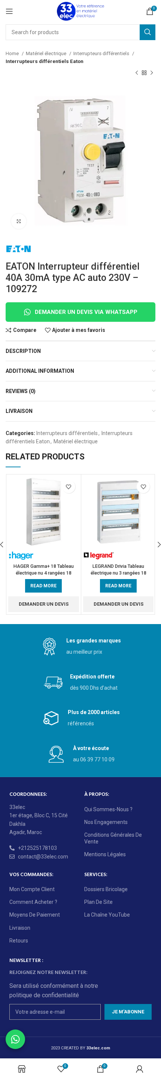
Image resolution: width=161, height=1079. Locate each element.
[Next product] (151, 73)
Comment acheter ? (33, 902)
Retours (18, 941)
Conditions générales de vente (113, 838)
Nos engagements (106, 822)
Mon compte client (32, 889)
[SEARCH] (147, 32)
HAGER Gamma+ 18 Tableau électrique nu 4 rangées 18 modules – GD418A (43, 572)
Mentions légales (105, 854)
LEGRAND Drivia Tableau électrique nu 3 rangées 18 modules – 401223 (118, 572)
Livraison (19, 928)
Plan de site (98, 902)
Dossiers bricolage (106, 889)
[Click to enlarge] (18, 221)
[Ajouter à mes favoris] (68, 486)
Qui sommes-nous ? (108, 809)
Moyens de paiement (34, 915)
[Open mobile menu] (9, 11)
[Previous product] (136, 73)
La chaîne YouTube (107, 915)
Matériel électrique (46, 53)
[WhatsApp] (15, 1039)
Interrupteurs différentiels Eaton (44, 61)
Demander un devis (44, 604)
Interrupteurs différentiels (101, 53)
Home (13, 53)
